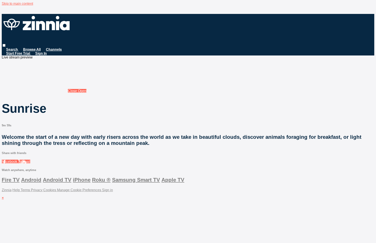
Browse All (32, 49)
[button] (4, 45)
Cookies (50, 190)
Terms (26, 190)
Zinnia (7, 190)
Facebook (10, 161)
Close (73, 91)
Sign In (41, 53)
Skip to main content (17, 3)
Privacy (37, 190)
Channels (54, 49)
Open (82, 91)
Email (25, 161)
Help (16, 190)
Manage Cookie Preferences (79, 190)
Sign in (107, 190)
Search (12, 49)
